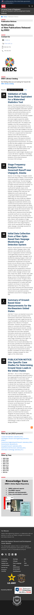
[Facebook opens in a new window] (2, 554)
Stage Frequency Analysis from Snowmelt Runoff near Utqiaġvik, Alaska (19, 168)
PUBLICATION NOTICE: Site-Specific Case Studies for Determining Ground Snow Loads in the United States (20, 365)
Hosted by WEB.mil (6, 590)
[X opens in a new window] (6, 554)
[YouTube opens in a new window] (9, 554)
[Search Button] (28, 6)
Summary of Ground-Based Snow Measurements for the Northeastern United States (19, 305)
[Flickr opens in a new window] (16, 554)
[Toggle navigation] (31, 6)
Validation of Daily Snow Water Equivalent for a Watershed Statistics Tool (20, 98)
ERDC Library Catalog (7, 83)
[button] (8, 3)
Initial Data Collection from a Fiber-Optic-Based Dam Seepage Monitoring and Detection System (19, 239)
